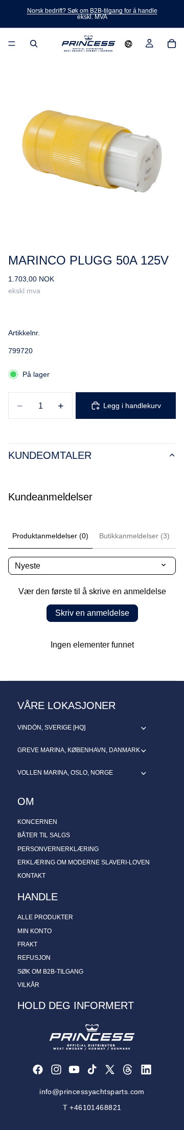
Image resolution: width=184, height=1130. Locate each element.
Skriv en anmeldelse (92, 613)
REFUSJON (34, 957)
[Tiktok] (92, 1069)
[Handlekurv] (171, 43)
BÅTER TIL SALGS (43, 835)
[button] (128, 43)
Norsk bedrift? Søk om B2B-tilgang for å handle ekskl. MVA (92, 14)
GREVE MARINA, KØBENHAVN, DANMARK (78, 750)
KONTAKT (31, 875)
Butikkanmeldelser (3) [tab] (134, 536)
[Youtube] (74, 1069)
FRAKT (27, 944)
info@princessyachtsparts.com (92, 1091)
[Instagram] (56, 1069)
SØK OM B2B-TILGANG (50, 971)
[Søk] (33, 43)
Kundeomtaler (49, 455)
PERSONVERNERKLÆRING (58, 849)
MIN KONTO (34, 931)
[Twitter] (110, 1069)
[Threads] (128, 1069)
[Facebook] (38, 1069)
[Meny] (12, 43)
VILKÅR (28, 984)
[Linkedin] (146, 1069)
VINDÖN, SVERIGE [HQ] (51, 727)
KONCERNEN (37, 821)
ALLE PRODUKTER (45, 917)
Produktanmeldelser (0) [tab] (50, 536)
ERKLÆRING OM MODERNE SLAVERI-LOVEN (83, 862)
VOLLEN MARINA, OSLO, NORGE (65, 772)
